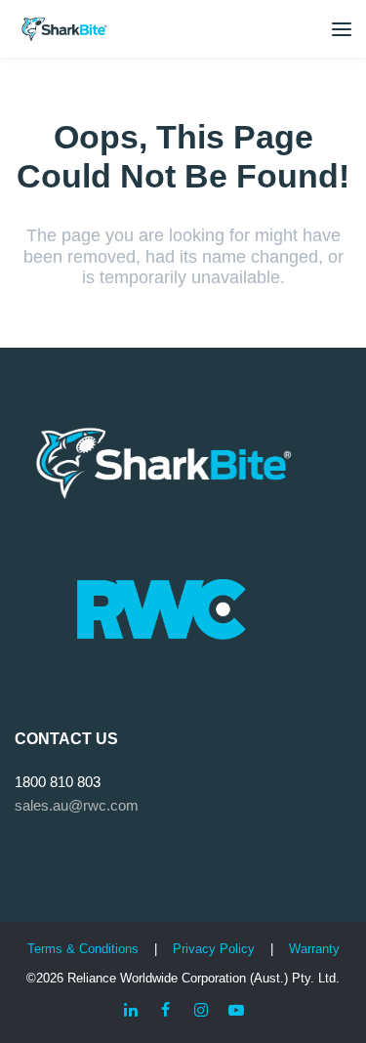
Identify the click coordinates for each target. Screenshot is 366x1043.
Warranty (314, 948)
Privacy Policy (216, 948)
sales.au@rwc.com (77, 805)
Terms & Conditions (83, 948)
